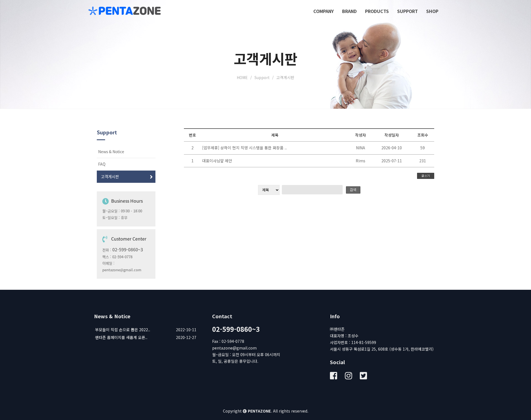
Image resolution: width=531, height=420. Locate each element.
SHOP (432, 11)
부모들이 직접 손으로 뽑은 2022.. (122, 329)
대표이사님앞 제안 (217, 160)
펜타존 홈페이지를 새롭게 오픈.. (121, 337)
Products (377, 11)
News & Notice (111, 152)
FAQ (101, 164)
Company (323, 11)
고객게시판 (110, 177)
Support (407, 11)
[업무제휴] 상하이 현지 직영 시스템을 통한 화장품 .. (244, 147)
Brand (349, 11)
